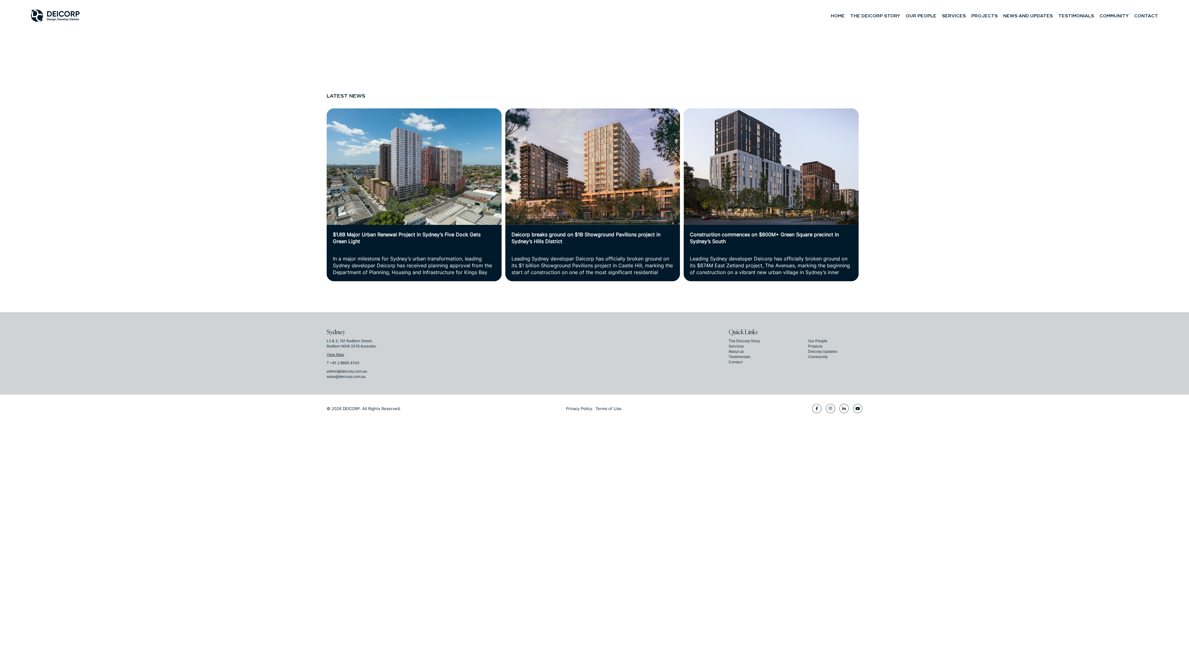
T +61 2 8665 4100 (343, 362)
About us (736, 351)
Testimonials (1076, 16)
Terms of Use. (609, 408)
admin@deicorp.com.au (347, 371)
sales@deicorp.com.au (346, 376)
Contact (1146, 16)
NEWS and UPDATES (1028, 16)
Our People (921, 16)
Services (954, 16)
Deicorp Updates (822, 351)
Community (1114, 16)
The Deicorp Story (875, 16)
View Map (335, 354)
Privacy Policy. (579, 408)
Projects (984, 16)
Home (838, 16)
